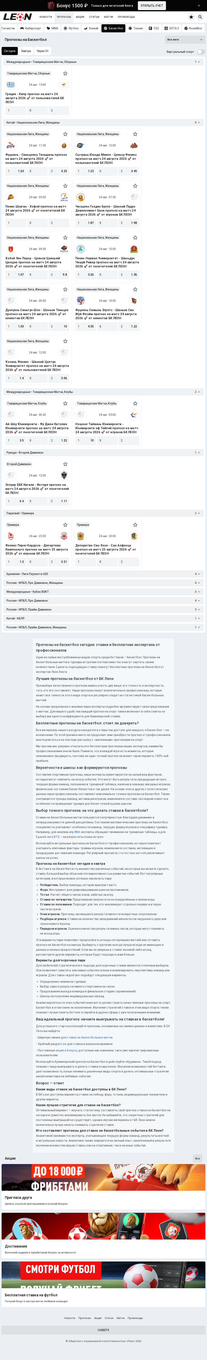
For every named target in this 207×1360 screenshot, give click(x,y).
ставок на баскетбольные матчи (89, 1037)
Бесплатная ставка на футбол (31, 1295)
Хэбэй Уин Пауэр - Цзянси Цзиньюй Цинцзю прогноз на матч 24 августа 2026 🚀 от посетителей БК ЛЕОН (33, 262)
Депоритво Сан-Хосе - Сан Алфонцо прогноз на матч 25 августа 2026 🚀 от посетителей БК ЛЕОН (105, 549)
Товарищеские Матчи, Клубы (26, 403)
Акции (80, 17)
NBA (77, 832)
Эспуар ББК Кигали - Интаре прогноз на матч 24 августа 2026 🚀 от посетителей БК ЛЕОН (37, 489)
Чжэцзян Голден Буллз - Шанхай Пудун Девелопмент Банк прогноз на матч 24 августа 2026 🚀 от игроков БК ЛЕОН (105, 210)
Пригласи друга (18, 1198)
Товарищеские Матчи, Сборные (28, 73)
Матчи (108, 17)
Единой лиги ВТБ (48, 836)
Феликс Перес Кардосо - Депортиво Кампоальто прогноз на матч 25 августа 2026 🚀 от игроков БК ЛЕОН (36, 549)
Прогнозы (64, 17)
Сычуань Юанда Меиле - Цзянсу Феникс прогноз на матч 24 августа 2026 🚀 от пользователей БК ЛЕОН (106, 159)
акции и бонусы (66, 1050)
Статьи (94, 17)
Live (64, 1044)
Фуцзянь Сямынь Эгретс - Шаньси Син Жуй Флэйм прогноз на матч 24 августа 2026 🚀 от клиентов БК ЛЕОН (106, 314)
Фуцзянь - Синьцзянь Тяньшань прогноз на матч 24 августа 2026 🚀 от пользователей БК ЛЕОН (36, 159)
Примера (13, 524)
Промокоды (126, 17)
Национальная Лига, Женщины (28, 134)
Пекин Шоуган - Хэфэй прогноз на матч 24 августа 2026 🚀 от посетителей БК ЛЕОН (35, 210)
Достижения (16, 1246)
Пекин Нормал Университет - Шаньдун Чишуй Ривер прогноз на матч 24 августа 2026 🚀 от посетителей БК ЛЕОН (107, 262)
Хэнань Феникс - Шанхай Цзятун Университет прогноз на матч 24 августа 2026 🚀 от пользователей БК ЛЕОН (37, 366)
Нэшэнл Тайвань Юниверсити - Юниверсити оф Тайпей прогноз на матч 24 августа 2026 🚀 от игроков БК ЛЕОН (106, 428)
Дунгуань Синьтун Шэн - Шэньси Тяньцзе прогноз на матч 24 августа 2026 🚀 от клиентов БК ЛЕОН (36, 314)
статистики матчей (132, 853)
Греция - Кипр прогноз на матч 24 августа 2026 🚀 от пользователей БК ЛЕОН (34, 98)
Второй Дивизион (19, 464)
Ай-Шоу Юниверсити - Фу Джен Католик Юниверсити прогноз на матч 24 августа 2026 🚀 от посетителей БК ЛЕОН (37, 428)
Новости (46, 17)
